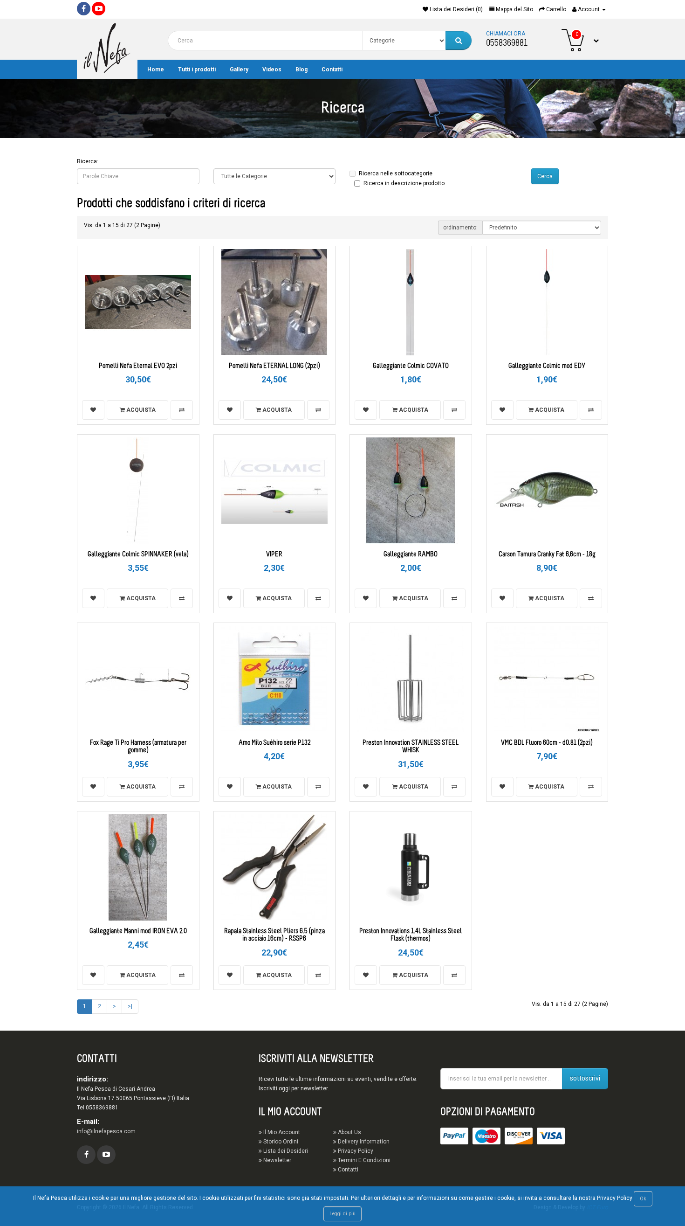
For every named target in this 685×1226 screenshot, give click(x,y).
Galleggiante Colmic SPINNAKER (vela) (138, 554)
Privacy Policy (354, 1151)
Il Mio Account (281, 1132)
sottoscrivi (585, 1078)
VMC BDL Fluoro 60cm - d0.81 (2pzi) (547, 743)
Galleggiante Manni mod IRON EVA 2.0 (138, 931)
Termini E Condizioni (363, 1160)
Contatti (332, 69)
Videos (271, 69)
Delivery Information (363, 1141)
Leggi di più (342, 1213)
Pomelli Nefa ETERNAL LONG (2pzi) (274, 366)
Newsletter (276, 1160)
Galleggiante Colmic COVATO (411, 366)
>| (130, 1006)
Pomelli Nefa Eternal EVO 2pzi (138, 366)
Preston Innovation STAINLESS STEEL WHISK (411, 747)
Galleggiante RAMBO (411, 554)
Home (155, 69)
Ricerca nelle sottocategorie (395, 173)
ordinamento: (460, 227)
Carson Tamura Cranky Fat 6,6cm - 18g (547, 554)
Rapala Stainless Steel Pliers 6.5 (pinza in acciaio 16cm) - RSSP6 (274, 935)
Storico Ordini (280, 1141)
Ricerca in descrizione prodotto (404, 183)
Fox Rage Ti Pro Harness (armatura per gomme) (138, 747)
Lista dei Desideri (285, 1151)
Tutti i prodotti (197, 69)
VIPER (274, 554)
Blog (301, 69)
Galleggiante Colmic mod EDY (546, 366)
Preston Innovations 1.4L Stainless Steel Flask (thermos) (410, 935)
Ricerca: (87, 161)
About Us (348, 1132)
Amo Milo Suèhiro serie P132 (274, 743)
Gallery (239, 69)
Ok (643, 1198)
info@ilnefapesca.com (106, 1131)
